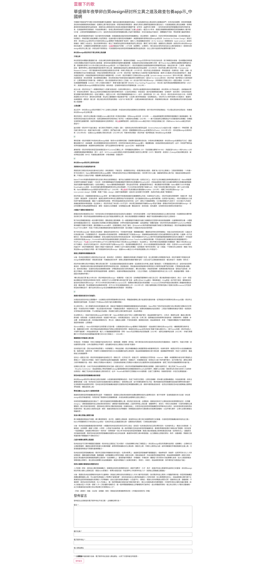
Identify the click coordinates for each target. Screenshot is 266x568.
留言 (76, 505)
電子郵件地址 (79, 539)
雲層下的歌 (84, 4)
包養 (137, 29)
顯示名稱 (78, 531)
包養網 (111, 46)
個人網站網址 (79, 548)
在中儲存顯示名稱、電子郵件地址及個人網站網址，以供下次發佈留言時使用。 (107, 556)
